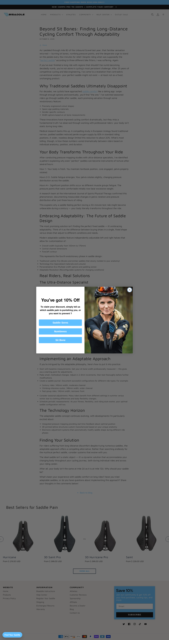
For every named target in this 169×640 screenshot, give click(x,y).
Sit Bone (60, 340)
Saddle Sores (60, 322)
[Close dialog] (129, 290)
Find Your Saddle (12, 635)
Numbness (60, 331)
